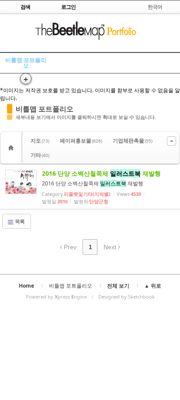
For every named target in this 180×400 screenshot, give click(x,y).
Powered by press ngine (56, 296)
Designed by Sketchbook (126, 296)
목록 (19, 221)
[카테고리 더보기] (171, 141)
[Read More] (90, 186)
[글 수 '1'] (12, 147)
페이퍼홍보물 (81, 140)
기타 (40, 155)
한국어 (155, 6)
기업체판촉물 (132, 140)
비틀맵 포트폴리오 (25, 63)
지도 (40, 140)
